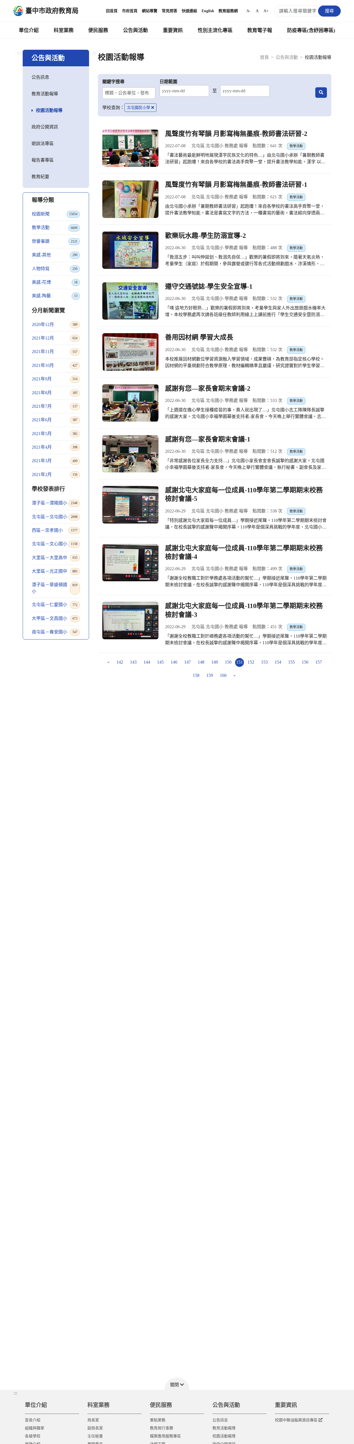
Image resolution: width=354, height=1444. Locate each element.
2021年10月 (54, 365)
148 (201, 662)
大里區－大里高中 (54, 557)
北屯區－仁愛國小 (54, 604)
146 (174, 662)
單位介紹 (29, 30)
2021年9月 (54, 379)
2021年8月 (54, 392)
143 (133, 662)
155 (291, 662)
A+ (266, 11)
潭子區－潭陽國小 (54, 503)
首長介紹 (32, 1420)
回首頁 (112, 11)
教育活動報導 (45, 93)
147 (187, 662)
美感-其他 (54, 254)
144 (147, 662)
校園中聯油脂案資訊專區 (296, 1420)
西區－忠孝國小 (54, 530)
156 (305, 662)
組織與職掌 (34, 1428)
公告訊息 (40, 77)
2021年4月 (54, 447)
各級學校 (32, 1436)
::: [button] (15, 1393)
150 (228, 662)
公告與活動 (135, 30)
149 (214, 662)
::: (18, 53)
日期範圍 (168, 81)
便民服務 (98, 30)
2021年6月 (54, 419)
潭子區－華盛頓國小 (54, 588)
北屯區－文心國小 (54, 543)
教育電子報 (259, 30)
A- (248, 11)
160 (223, 675)
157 (318, 662)
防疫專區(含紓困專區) (311, 30)
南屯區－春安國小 (54, 632)
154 (278, 662)
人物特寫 (54, 268)
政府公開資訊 (45, 127)
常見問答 (169, 11)
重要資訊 (173, 30)
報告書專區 (43, 160)
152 (251, 662)
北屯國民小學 (138, 108)
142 (119, 662)
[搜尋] (321, 92)
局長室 (93, 1420)
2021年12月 (54, 338)
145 (160, 662)
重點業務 (157, 1420)
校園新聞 (54, 214)
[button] (177, 1383)
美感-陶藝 (54, 295)
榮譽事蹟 (54, 241)
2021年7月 (54, 406)
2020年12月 (54, 324)
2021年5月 (54, 433)
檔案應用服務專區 (165, 1436)
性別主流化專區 (215, 30)
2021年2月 (54, 474)
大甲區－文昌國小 (54, 618)
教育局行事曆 (161, 1428)
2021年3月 (54, 460)
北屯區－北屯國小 (54, 516)
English (208, 11)
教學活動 (54, 227)
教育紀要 (40, 176)
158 (196, 675)
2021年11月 (54, 351)
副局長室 (95, 1428)
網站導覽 (149, 11)
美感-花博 (54, 282)
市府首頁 (129, 11)
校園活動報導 (49, 110)
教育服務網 (228, 11)
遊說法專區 (43, 143)
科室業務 (64, 30)
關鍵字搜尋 (113, 81)
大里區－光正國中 (54, 571)
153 (264, 662)
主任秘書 (95, 1436)
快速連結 (189, 11)
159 (209, 675)
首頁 (264, 57)
